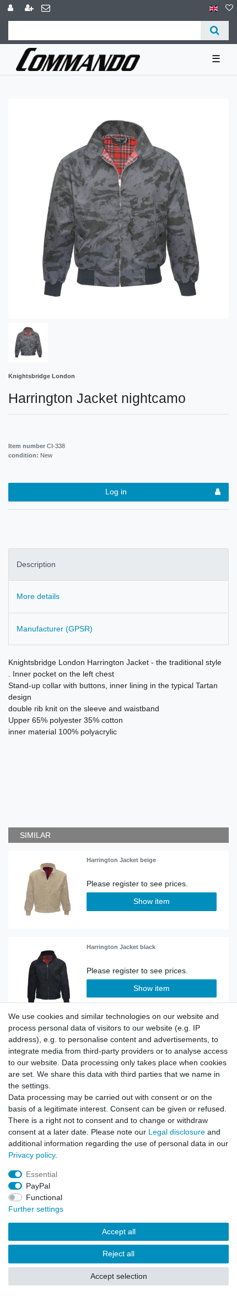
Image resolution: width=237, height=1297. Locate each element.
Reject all (118, 1253)
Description (36, 564)
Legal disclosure (176, 1131)
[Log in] (11, 8)
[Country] (214, 8)
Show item (151, 901)
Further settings (35, 1209)
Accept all (119, 1231)
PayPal (38, 1185)
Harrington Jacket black (121, 947)
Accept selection (118, 1276)
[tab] (118, 564)
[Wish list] (229, 8)
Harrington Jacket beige (121, 860)
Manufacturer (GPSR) (55, 628)
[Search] (215, 30)
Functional (44, 1197)
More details (38, 596)
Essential (41, 1174)
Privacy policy (31, 1155)
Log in (116, 491)
